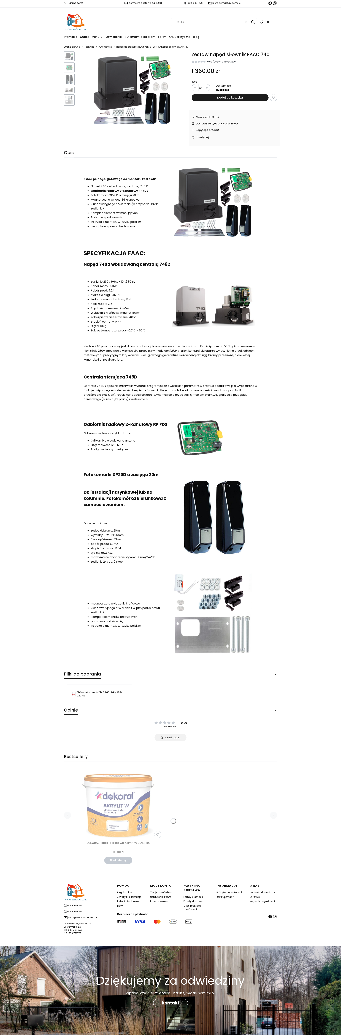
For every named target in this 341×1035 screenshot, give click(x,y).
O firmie (255, 897)
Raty (120, 906)
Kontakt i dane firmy (262, 892)
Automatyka (105, 46)
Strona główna (72, 46)
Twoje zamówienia (161, 892)
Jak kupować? (225, 897)
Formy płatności (193, 897)
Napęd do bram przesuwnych (132, 46)
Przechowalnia (159, 901)
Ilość (194, 81)
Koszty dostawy (193, 901)
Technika (89, 46)
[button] (253, 22)
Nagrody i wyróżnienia (263, 901)
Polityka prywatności (229, 892)
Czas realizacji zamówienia (192, 907)
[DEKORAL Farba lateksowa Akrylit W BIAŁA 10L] (118, 803)
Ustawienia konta (160, 897)
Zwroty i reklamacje (129, 897)
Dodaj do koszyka (230, 98)
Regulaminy (124, 892)
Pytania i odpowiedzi (129, 901)
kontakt (170, 1003)
